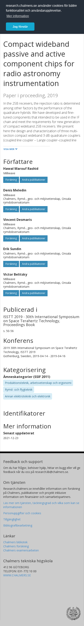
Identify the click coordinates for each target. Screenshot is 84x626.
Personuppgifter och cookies (22, 513)
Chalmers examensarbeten (21, 550)
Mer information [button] (18, 16)
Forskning (11, 179)
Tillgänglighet (12, 519)
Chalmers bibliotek (15, 542)
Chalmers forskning (16, 546)
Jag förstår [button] (20, 26)
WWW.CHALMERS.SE (17, 575)
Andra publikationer (33, 179)
